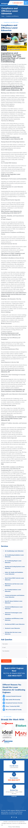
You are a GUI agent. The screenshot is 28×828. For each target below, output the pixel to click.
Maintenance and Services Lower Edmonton (14, 584)
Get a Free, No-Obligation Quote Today (14, 672)
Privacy (10, 826)
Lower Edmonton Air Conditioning (16, 821)
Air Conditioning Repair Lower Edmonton (13, 561)
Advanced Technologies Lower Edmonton (13, 613)
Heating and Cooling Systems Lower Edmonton (15, 567)
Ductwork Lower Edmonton (12, 628)
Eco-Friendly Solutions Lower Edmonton (13, 590)
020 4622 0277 (18, 3)
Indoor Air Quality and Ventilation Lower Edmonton (14, 573)
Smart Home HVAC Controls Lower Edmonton (14, 578)
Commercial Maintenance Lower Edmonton (14, 607)
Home (2, 16)
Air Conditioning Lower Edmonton (14, 551)
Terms (13, 826)
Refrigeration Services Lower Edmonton (13, 633)
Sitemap (18, 826)
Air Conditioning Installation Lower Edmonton (14, 555)
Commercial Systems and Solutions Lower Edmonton (14, 596)
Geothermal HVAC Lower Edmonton (14, 624)
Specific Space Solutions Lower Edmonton (13, 602)
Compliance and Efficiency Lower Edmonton (14, 619)
